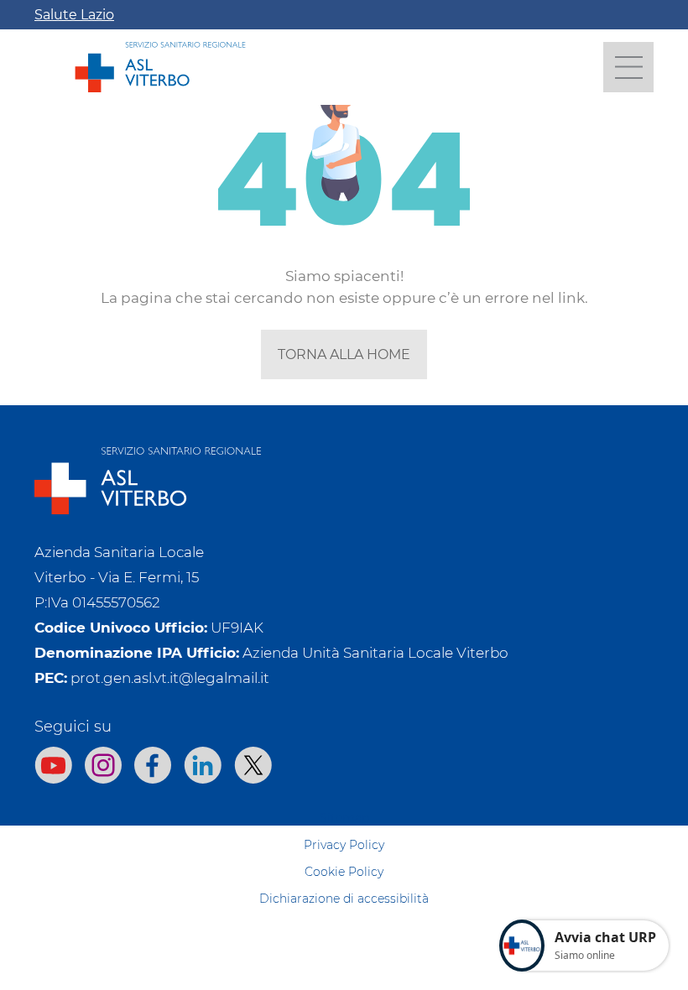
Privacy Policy (344, 844)
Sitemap (344, 818)
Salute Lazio (74, 15)
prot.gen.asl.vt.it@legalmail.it (169, 678)
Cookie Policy (344, 871)
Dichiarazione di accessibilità (344, 898)
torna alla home (344, 354)
